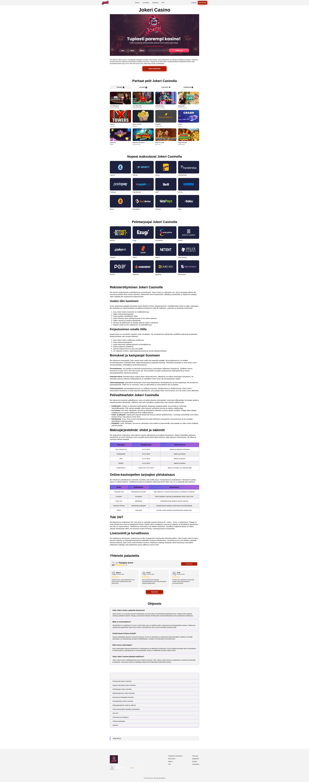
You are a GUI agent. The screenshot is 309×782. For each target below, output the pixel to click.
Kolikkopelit (187, 87)
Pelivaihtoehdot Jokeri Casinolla (122, 701)
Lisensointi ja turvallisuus (120, 717)
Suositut (119, 87)
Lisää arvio (189, 564)
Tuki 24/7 (115, 713)
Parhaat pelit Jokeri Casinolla (121, 681)
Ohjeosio (115, 725)
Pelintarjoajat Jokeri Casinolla (121, 689)
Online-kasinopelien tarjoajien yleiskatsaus (126, 709)
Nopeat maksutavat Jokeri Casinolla (124, 685)
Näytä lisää (154, 592)
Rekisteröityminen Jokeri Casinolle (123, 693)
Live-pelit (142, 87)
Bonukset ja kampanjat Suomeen (123, 697)
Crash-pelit (164, 87)
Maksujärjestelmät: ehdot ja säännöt (124, 705)
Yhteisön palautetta (118, 721)
